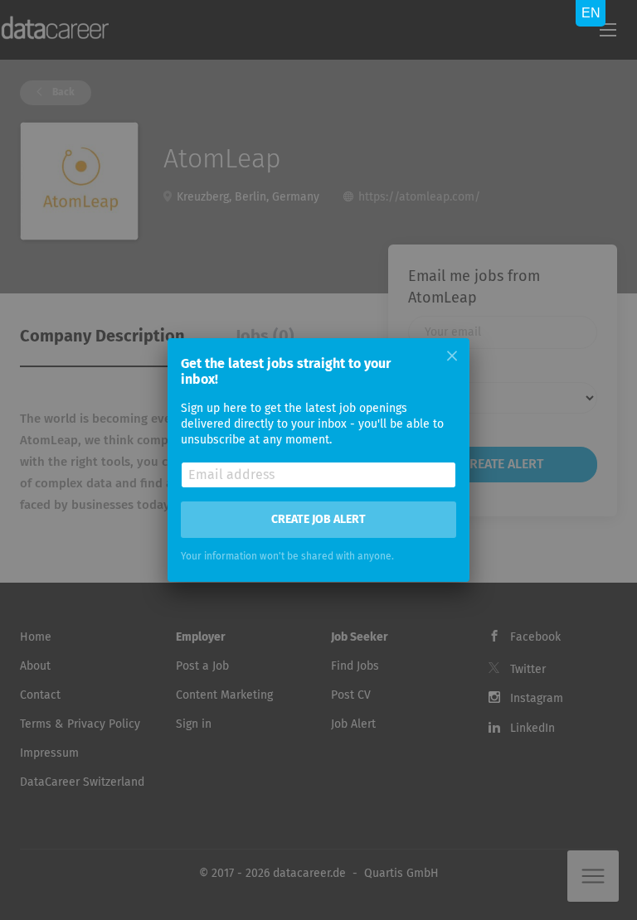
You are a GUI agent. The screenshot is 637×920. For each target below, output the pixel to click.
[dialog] (318, 460)
